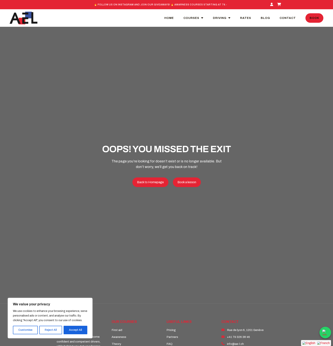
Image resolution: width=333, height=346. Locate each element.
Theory (116, 343)
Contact (288, 17)
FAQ (169, 343)
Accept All (75, 329)
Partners (172, 336)
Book (314, 17)
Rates (245, 17)
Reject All (51, 329)
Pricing (171, 330)
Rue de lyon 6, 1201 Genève (245, 330)
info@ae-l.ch (235, 343)
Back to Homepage (150, 182)
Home (169, 17)
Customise (25, 329)
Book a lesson (186, 182)
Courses (191, 17)
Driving (219, 17)
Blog (265, 17)
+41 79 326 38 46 (238, 336)
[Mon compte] (272, 4)
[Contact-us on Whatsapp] (325, 332)
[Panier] (279, 4)
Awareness (119, 336)
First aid (117, 330)
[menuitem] (308, 343)
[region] (50, 318)
